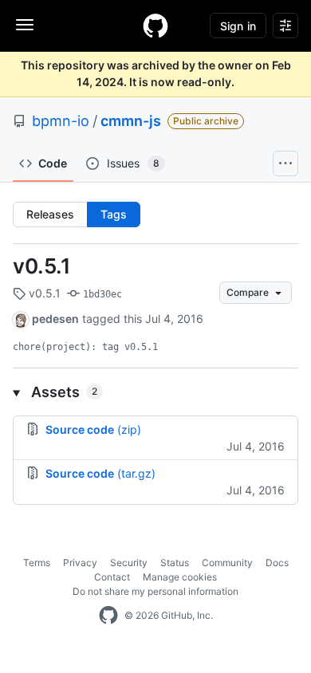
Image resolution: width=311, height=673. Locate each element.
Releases (50, 214)
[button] (155, 392)
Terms (36, 563)
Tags (113, 214)
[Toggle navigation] (25, 25)
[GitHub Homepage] (108, 615)
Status (174, 563)
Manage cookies (180, 577)
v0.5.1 (42, 266)
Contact (112, 577)
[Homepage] (155, 25)
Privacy (80, 563)
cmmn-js (130, 120)
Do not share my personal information (155, 591)
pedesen (55, 318)
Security (129, 563)
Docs (277, 563)
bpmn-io (60, 120)
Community (227, 563)
